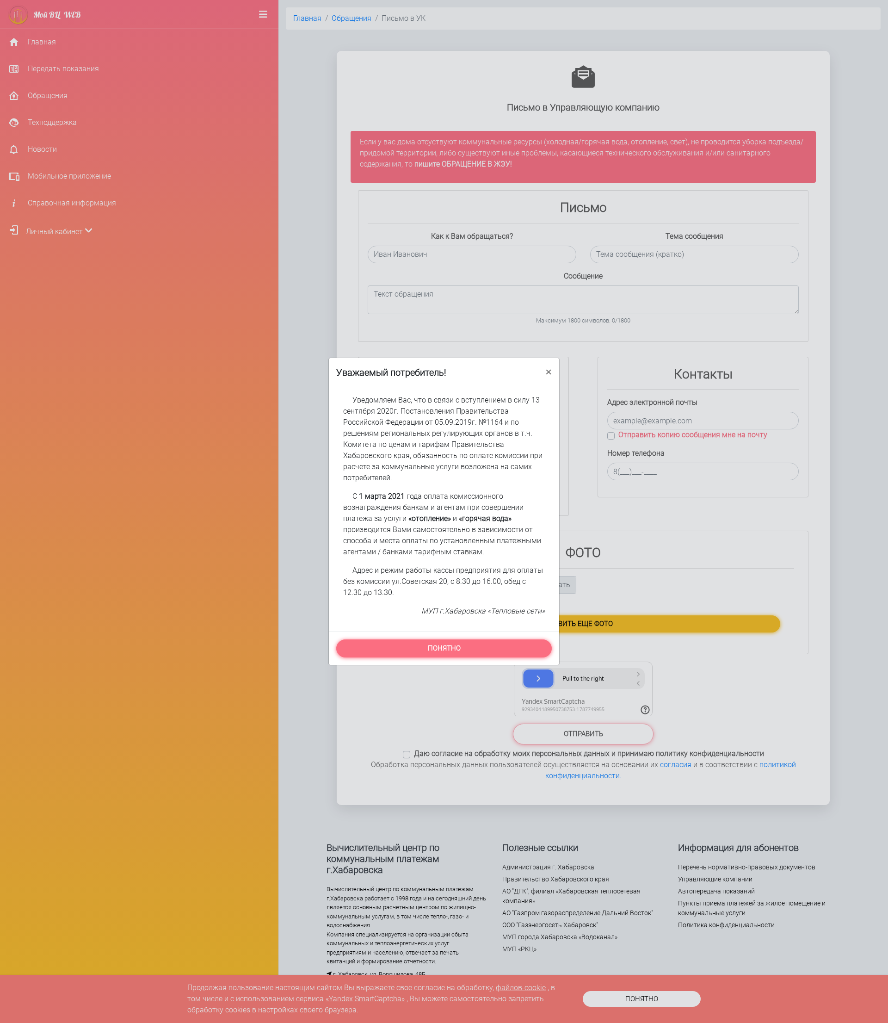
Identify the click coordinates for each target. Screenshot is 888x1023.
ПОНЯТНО (444, 648)
